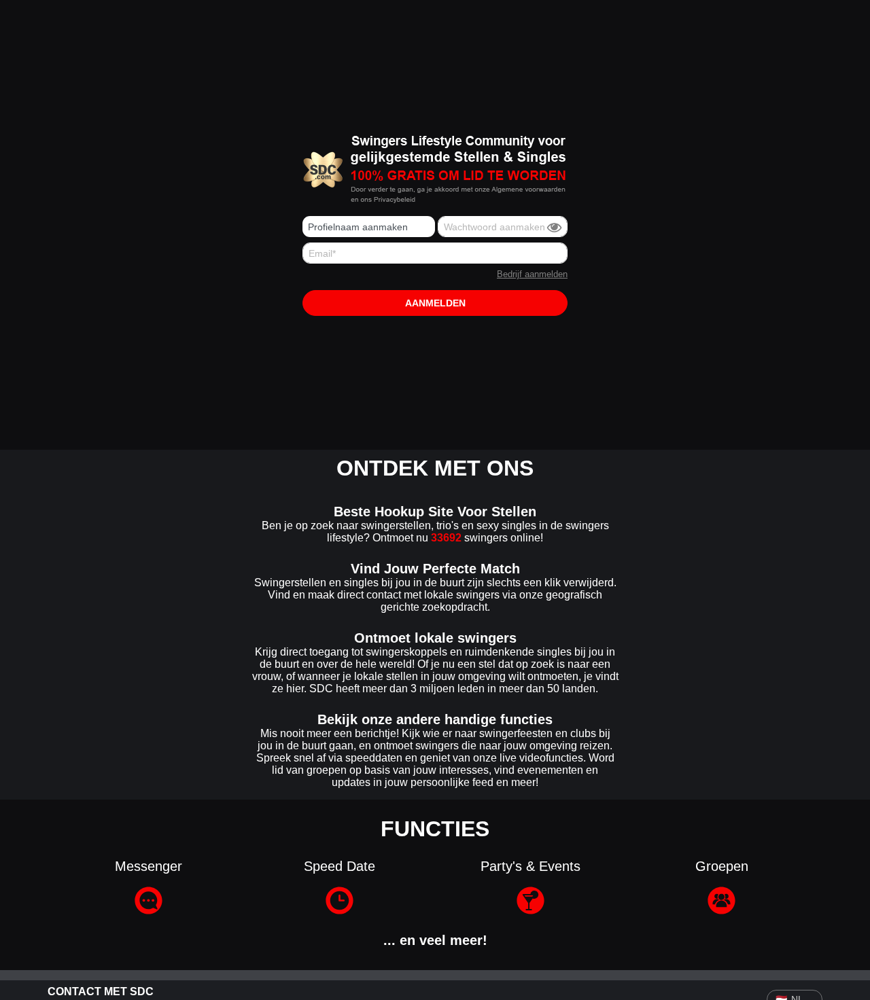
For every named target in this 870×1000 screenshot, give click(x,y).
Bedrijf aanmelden (532, 274)
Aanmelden (435, 303)
